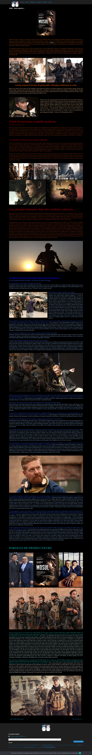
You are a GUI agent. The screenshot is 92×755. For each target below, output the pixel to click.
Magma (65, 745)
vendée (40, 747)
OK (80, 753)
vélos (55, 747)
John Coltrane (54, 745)
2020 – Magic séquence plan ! (16, 719)
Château (19, 745)
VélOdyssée (33, 2)
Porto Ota (18, 747)
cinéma (22, 745)
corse (34, 745)
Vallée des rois (37, 747)
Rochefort (22, 747)
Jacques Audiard (47, 745)
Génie (40, 745)
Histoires (44, 2)
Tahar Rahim (30, 747)
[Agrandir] (44, 59)
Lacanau (58, 745)
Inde (41, 745)
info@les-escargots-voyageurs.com (18, 736)
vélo (43, 747)
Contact (50, 2)
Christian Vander (14, 745)
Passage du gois (75, 745)
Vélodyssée (49, 747)
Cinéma (27, 2)
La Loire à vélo (62, 745)
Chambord (10, 745)
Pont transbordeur (14, 747)
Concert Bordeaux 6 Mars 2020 (28, 745)
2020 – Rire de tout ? (77, 719)
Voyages (39, 2)
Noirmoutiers (69, 745)
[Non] (90, 753)
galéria (37, 745)
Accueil (22, 2)
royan (25, 747)
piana (79, 745)
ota (71, 745)
